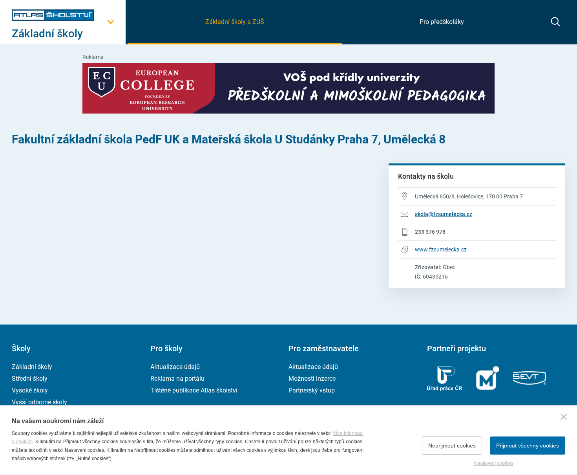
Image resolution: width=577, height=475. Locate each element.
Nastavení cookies (493, 463)
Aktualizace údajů (175, 366)
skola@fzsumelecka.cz (443, 214)
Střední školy (29, 378)
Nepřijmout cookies (452, 445)
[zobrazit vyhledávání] (555, 21)
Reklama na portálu (177, 378)
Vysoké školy (30, 390)
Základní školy (32, 366)
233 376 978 (430, 232)
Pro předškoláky (442, 22)
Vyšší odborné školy (39, 402)
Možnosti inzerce (312, 378)
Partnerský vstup (311, 390)
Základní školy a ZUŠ (234, 22)
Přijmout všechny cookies (527, 445)
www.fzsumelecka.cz (441, 249)
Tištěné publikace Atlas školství (193, 390)
